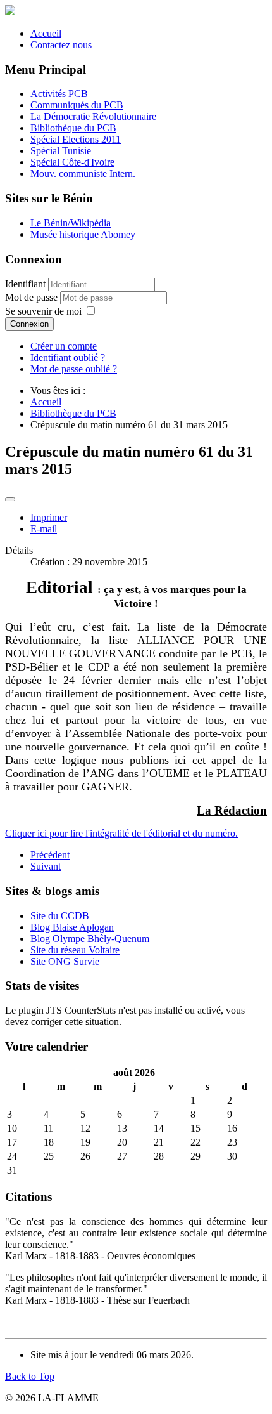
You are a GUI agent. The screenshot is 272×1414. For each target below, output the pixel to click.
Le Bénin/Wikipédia (70, 223)
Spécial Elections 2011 (75, 139)
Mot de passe (32, 297)
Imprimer (48, 517)
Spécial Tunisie (60, 150)
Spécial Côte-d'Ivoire (72, 162)
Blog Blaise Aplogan (72, 927)
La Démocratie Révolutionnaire (93, 116)
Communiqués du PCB (76, 105)
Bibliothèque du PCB (73, 127)
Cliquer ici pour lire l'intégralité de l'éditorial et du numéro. (121, 833)
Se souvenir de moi (43, 311)
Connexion (29, 324)
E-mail (43, 528)
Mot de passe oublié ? (73, 368)
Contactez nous (61, 44)
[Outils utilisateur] (10, 499)
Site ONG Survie (64, 961)
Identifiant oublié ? (67, 357)
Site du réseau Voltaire (75, 950)
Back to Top (29, 1376)
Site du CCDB (59, 915)
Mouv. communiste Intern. (82, 173)
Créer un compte (63, 346)
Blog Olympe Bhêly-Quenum (89, 938)
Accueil (45, 33)
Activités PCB (59, 93)
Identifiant (25, 283)
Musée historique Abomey (82, 234)
